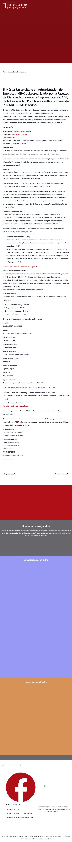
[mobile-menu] (65, 5)
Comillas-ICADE (8, 461)
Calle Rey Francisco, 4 (11, 446)
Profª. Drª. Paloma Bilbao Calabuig (20, 131)
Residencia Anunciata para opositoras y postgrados (24, 836)
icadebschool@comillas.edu (13, 455)
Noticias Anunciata (22, 55)
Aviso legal (33, 839)
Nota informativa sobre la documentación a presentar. (23, 290)
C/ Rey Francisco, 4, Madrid (13, 435)
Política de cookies (44, 839)
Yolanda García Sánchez (19, 134)
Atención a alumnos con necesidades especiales (20, 267)
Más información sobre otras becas (15, 406)
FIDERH (17, 422)
